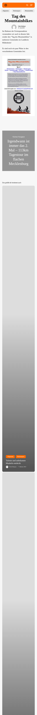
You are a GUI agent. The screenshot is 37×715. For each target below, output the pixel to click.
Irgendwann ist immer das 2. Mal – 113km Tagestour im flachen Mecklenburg (18, 151)
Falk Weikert (22, 26)
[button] (31, 5)
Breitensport (16, 11)
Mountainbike (29, 11)
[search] (27, 5)
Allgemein (6, 11)
